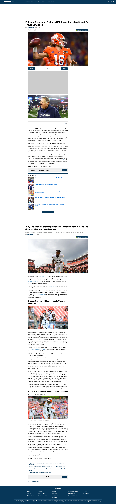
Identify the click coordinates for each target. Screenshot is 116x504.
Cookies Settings (72, 495)
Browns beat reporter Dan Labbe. (38, 349)
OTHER (43, 1)
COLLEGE (37, 1)
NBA (21, 1)
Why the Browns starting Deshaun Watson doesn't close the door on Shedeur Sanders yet (46, 464)
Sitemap (29, 493)
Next (64, 68)
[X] (108, 1)
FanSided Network (73, 491)
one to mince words (44, 276)
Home (29, 481)
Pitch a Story (55, 493)
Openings (54, 491)
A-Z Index (85, 491)
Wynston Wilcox (30, 234)
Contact (40, 491)
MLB (17, 1)
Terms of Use (86, 493)
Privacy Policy (71, 493)
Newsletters (41, 493)
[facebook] (106, 1)
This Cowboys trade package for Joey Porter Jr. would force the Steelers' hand (47, 466)
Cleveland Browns (40, 294)
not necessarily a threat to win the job (40, 160)
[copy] (35, 30)
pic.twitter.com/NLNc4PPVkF (35, 355)
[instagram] (111, 1)
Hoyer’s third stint (60, 160)
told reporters (53, 286)
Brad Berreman (30, 27)
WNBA (32, 1)
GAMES (48, 1)
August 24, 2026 (44, 357)
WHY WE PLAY (27, 1)
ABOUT (52, 1)
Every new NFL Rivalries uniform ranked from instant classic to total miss (45, 461)
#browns (65, 353)
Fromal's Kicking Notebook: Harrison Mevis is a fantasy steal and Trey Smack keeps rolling (48, 469)
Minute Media (20, 500)
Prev (31, 68)
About (28, 491)
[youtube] (113, 1)
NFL (13, 1)
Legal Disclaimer (42, 495)
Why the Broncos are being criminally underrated (40, 472)
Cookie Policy (30, 495)
